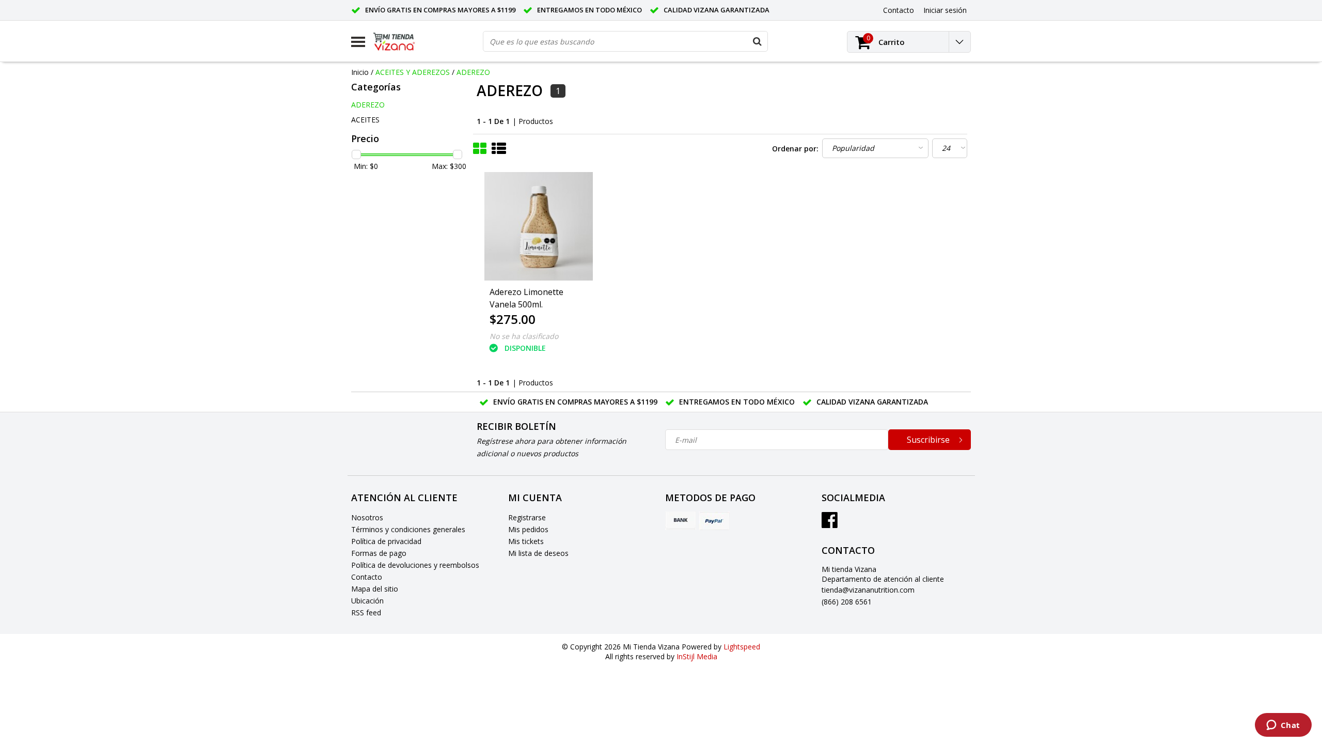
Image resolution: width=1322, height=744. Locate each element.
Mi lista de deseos (538, 553)
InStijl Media (696, 656)
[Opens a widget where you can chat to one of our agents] (1283, 726)
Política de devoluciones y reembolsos (415, 565)
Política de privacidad (386, 541)
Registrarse (527, 517)
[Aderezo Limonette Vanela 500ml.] (538, 226)
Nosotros (367, 517)
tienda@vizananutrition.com (868, 590)
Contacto (366, 577)
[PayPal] (714, 521)
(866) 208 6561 (847, 602)
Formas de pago (378, 553)
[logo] (402, 42)
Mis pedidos (528, 529)
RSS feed (366, 612)
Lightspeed (741, 647)
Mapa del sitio (374, 589)
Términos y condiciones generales (408, 529)
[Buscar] (757, 41)
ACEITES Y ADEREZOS (412, 72)
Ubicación (367, 601)
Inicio (360, 72)
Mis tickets (526, 541)
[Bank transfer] (680, 521)
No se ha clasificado (524, 336)
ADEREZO (473, 72)
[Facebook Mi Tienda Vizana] (830, 524)
